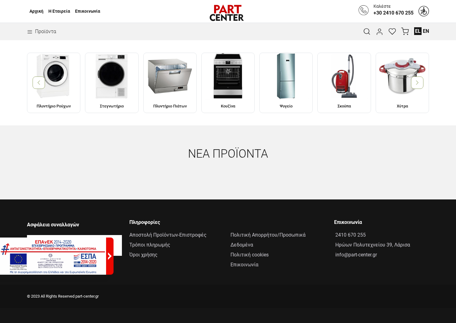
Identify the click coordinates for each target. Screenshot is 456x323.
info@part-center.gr (355, 255)
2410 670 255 (350, 235)
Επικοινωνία (87, 11)
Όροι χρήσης (143, 255)
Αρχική (36, 11)
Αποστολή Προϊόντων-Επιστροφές (168, 235)
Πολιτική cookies (249, 255)
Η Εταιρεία (59, 11)
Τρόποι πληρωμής (149, 245)
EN (426, 31)
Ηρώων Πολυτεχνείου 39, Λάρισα (372, 245)
